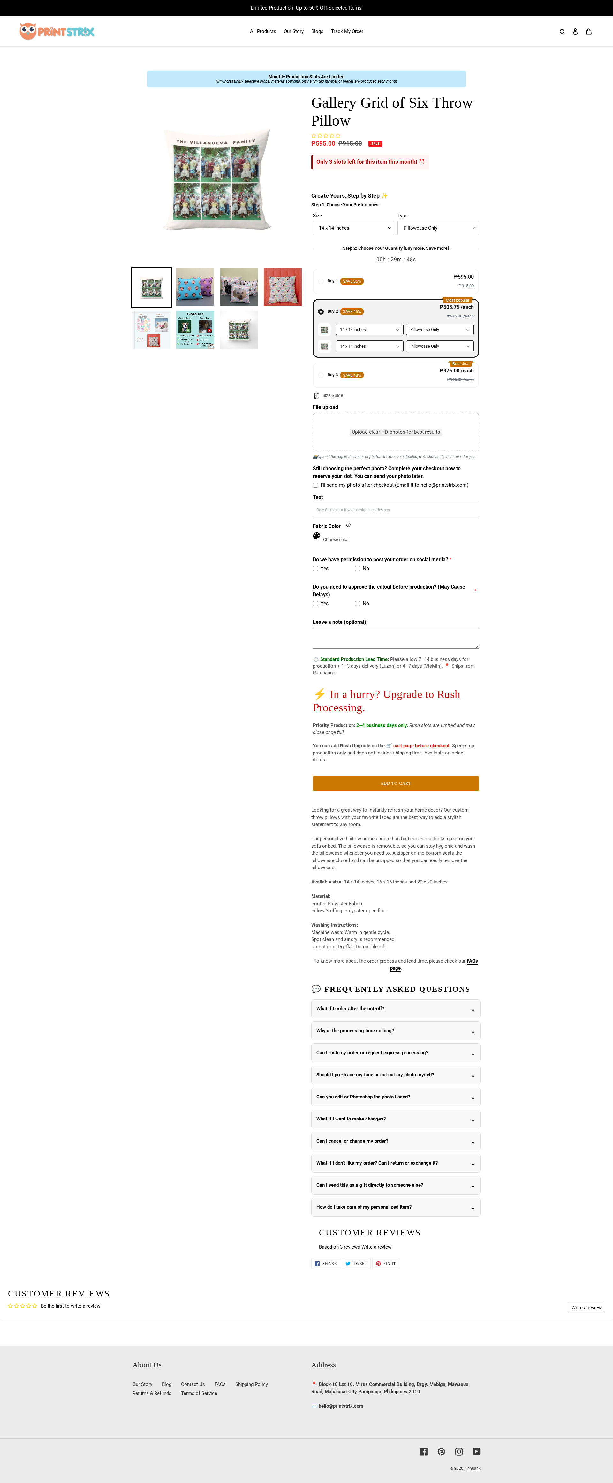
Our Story (142, 1384)
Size (317, 215)
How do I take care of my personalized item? (364, 1207)
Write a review (376, 1247)
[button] (325, 136)
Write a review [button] (586, 1308)
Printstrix (473, 1468)
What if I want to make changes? (351, 1119)
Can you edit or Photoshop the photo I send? (363, 1097)
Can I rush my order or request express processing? (372, 1053)
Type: (403, 215)
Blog (166, 1384)
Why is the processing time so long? (355, 1031)
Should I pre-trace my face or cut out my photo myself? (375, 1075)
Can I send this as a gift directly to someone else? (369, 1185)
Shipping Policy (251, 1384)
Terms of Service (199, 1393)
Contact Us (193, 1384)
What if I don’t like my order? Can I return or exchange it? (377, 1163)
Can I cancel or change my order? (352, 1141)
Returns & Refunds (151, 1393)
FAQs (220, 1384)
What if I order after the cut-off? (350, 1009)
